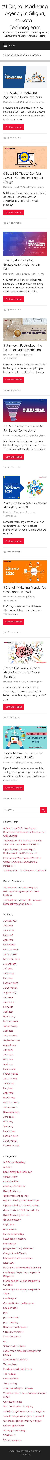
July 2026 (8, 925)
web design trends (12, 1401)
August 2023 (9, 992)
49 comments (14, 137)
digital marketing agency (15, 1196)
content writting (11, 1181)
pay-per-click (10, 1308)
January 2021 (10, 1078)
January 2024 (10, 987)
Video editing (10, 1383)
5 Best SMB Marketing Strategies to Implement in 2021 (21, 264)
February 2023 (10, 1021)
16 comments (13, 632)
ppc (5, 1312)
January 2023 (10, 1026)
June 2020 (8, 1083)
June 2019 (8, 1117)
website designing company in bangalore (24, 1411)
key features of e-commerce (18, 1258)
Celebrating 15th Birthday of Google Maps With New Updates (21, 891)
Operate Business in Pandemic (18, 1303)
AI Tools (7, 1167)
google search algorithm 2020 (18, 1248)
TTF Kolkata (9, 1374)
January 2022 (10, 1035)
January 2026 (10, 954)
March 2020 (9, 1097)
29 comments (14, 309)
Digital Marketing (11, 1191)
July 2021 (8, 1050)
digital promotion (12, 1219)
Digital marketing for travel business (21, 1205)
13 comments (13, 467)
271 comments (14, 223)
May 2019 (8, 1121)
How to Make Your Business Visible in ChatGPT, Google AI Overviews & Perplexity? (22, 862)
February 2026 (10, 949)
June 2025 (8, 973)
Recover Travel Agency (15, 1327)
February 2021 (10, 1073)
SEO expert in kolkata (14, 1346)
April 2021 (8, 1064)
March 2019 (9, 1131)
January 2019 (10, 1140)
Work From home (12, 1440)
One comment (14, 552)
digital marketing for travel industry (21, 1210)
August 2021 (9, 1045)
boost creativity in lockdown (17, 1172)
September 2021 (11, 1040)
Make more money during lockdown (22, 1267)
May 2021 (8, 1059)
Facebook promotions (14, 1239)
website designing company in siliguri (22, 1421)
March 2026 (9, 944)
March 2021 (9, 1069)
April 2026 (8, 940)
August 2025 (9, 964)
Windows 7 (9, 1435)
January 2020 (10, 1107)
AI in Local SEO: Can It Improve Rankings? (24, 870)
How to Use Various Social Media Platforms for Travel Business (21, 672)
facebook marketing (13, 1234)
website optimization (13, 1425)
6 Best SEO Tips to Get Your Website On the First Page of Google (23, 177)
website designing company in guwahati (23, 1416)
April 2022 (8, 1030)
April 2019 (8, 1126)
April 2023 (8, 1011)
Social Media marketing (15, 1359)
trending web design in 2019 (17, 1369)
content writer (10, 1176)
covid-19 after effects (14, 1186)
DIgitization (8, 1224)
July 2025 (8, 968)
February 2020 (10, 1102)
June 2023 (8, 1002)
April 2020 (8, 1093)
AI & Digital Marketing (14, 1162)
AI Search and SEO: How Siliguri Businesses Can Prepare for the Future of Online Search (24, 832)
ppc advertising (11, 1317)
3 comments (13, 717)
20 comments (14, 390)
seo (5, 1341)
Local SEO (8, 1262)
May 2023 (8, 1007)
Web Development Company (18, 1406)
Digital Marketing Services (16, 1215)
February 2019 (10, 1136)
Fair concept (9, 1243)
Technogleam (38, 102)
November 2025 (11, 959)
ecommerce (9, 1229)
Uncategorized (10, 1378)
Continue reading (13, 127)
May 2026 (8, 935)
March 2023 (9, 1016)
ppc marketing (10, 1322)
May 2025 (8, 978)
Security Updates (12, 1336)
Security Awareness (13, 1332)
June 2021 (8, 1054)
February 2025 (10, 983)
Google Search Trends (14, 1253)
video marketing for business (18, 1388)
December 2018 (11, 1145)
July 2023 (8, 997)
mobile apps (9, 1298)
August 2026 (9, 920)
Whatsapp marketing (14, 1430)
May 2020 (8, 1088)
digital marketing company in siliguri (21, 1200)
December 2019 (11, 1112)
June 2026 (8, 930)
